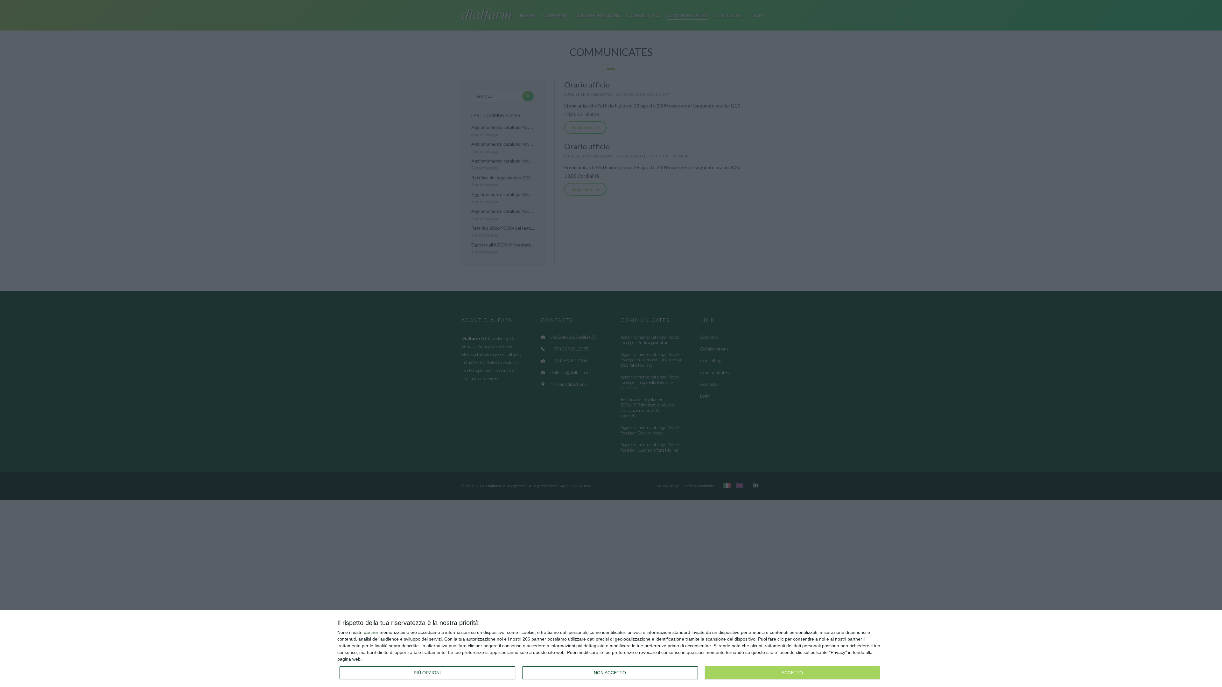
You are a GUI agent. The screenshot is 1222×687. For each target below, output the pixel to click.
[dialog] (611, 648)
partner (371, 632)
